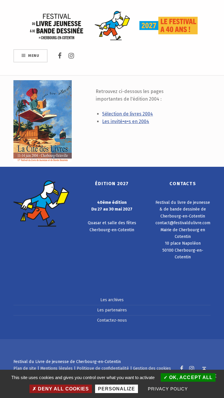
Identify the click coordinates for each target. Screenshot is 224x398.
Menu (33, 55)
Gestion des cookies (152, 368)
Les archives (112, 299)
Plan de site (24, 368)
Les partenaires (112, 310)
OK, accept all (190, 377)
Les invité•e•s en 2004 (125, 121)
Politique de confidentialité (103, 368)
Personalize (116, 388)
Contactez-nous (112, 320)
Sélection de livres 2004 (127, 114)
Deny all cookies (62, 388)
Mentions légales (56, 368)
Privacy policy (168, 388)
